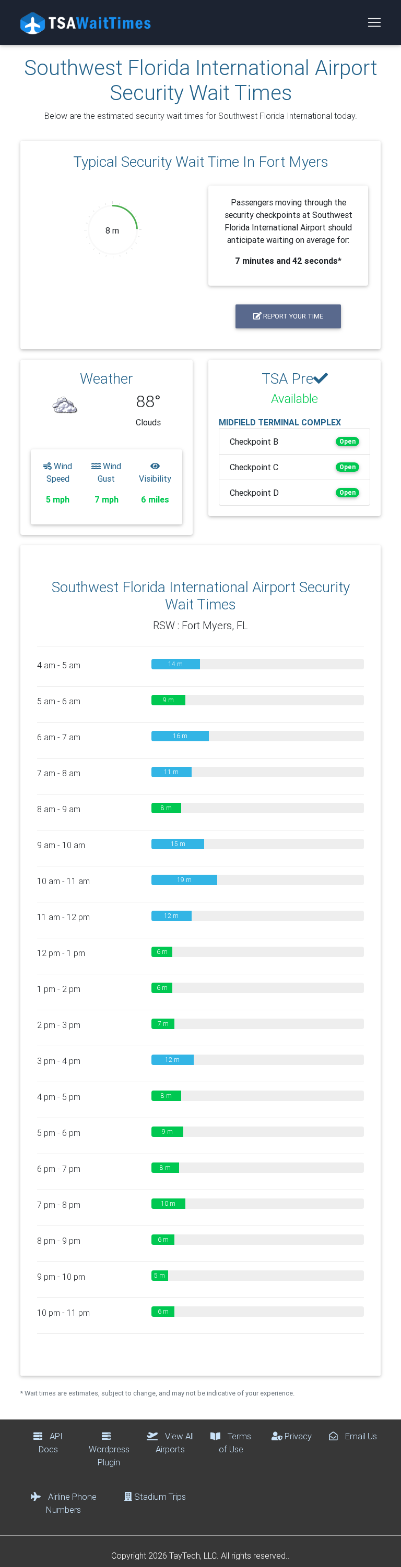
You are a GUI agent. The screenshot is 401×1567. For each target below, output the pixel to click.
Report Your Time (292, 316)
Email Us (360, 1436)
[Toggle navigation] (374, 22)
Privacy (297, 1436)
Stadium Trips (159, 1496)
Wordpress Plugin (109, 1455)
